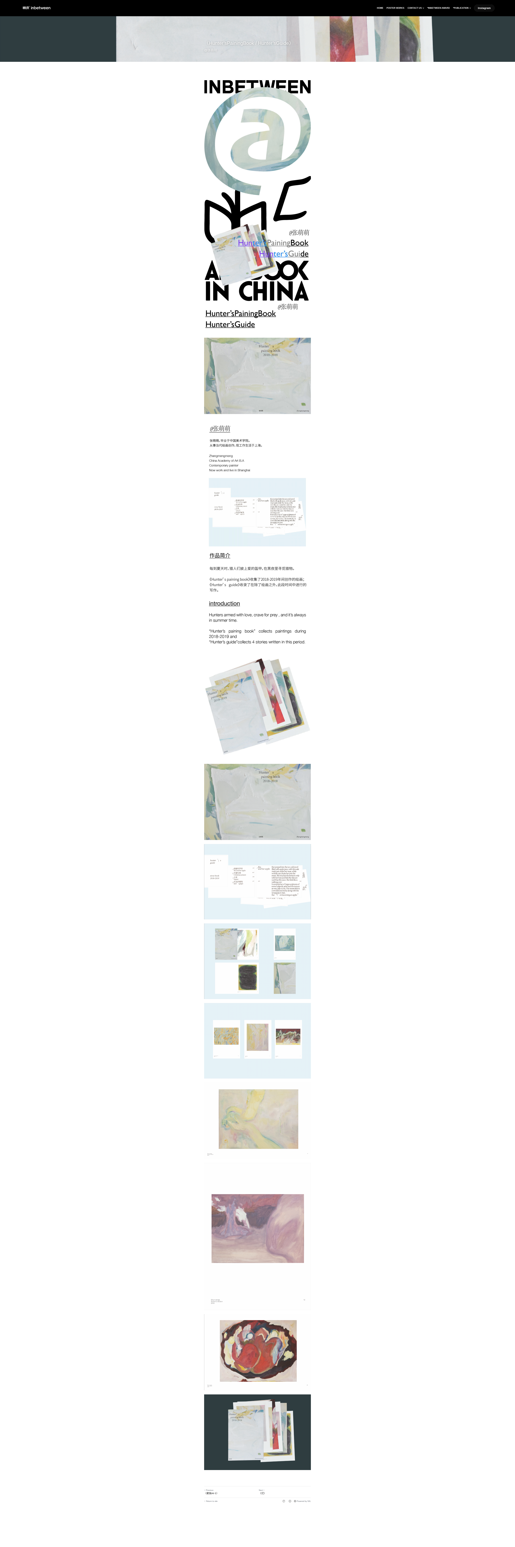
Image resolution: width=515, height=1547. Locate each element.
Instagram (484, 8)
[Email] (290, 1501)
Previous (209, 1490)
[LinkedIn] (283, 1501)
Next (261, 1490)
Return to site (212, 1501)
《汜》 (262, 1493)
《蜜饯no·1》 (211, 1493)
